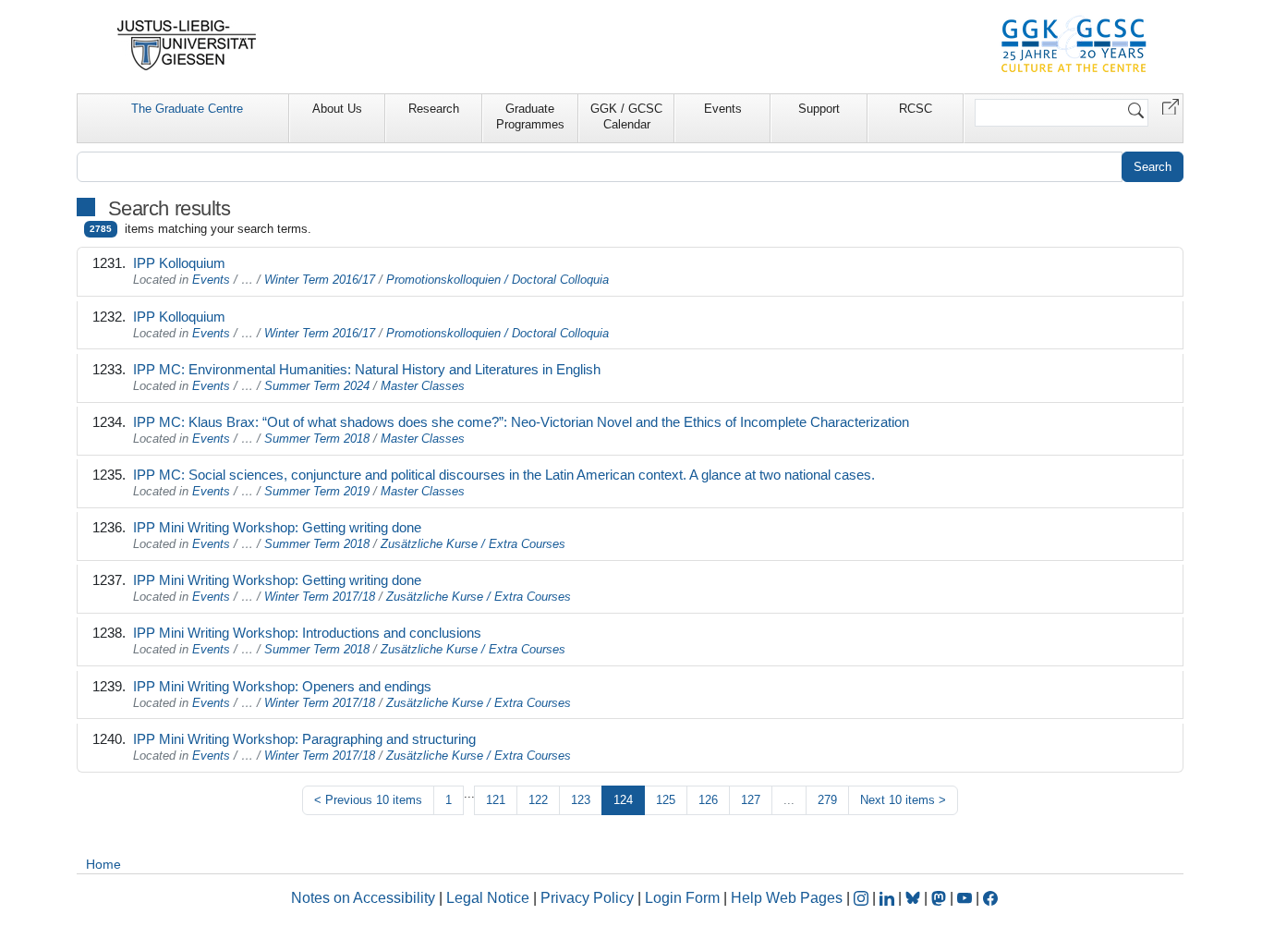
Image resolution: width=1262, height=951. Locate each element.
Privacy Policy (587, 898)
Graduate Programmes (530, 116)
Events (723, 109)
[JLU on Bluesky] (914, 898)
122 (538, 800)
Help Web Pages (787, 898)
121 (495, 800)
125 (665, 800)
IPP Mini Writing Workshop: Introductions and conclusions (307, 632)
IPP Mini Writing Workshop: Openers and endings (282, 686)
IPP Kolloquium (179, 263)
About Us (337, 109)
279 (827, 800)
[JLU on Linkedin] (889, 898)
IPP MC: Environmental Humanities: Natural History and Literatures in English (367, 369)
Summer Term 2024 (317, 386)
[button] (1170, 106)
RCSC (915, 109)
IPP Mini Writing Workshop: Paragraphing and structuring (304, 739)
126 (708, 800)
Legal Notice (487, 898)
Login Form (682, 898)
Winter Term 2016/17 (319, 280)
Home (103, 864)
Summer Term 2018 (317, 438)
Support (819, 109)
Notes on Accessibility (365, 898)
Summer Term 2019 (317, 491)
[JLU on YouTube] (966, 898)
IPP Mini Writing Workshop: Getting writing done (277, 527)
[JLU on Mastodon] (940, 898)
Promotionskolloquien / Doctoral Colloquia (497, 280)
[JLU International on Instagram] (863, 898)
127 (750, 800)
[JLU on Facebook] (990, 898)
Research (433, 109)
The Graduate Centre (187, 109)
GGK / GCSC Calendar (626, 116)
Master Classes (423, 386)
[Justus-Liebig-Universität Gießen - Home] (187, 45)
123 (580, 800)
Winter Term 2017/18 (319, 597)
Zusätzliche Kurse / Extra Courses (473, 544)
